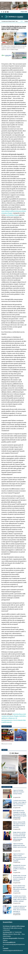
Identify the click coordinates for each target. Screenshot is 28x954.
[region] (14, 769)
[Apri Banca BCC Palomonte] (10, 769)
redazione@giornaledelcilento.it (13, 950)
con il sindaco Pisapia (12, 215)
